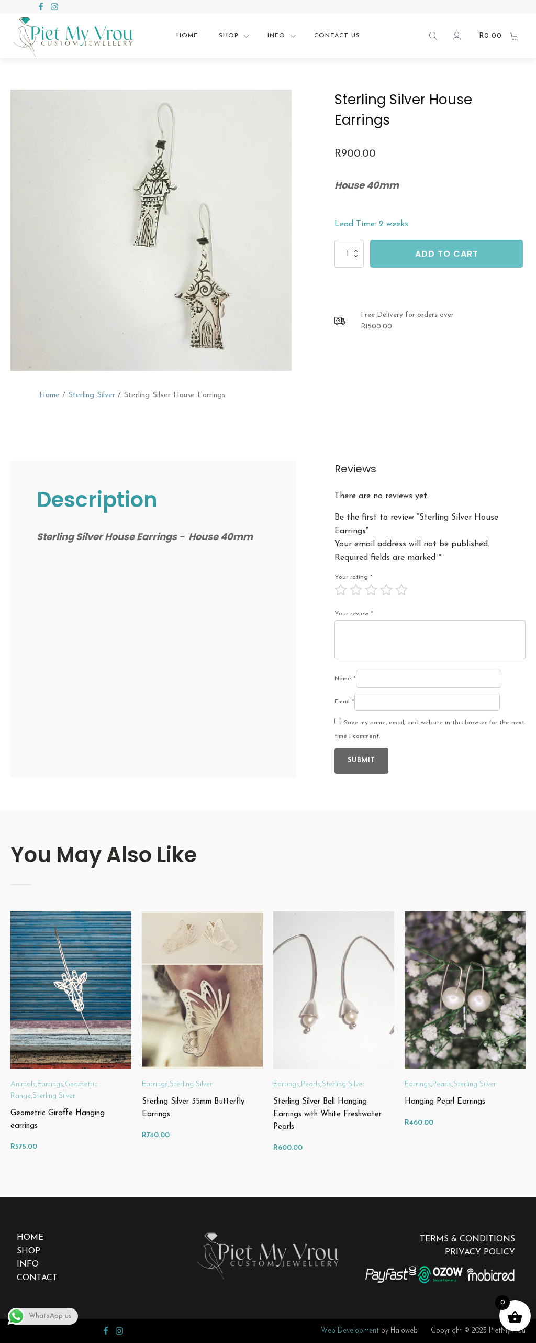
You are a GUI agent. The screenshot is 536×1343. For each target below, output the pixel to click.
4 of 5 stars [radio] (386, 590)
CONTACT (37, 1278)
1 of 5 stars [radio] (340, 590)
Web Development (350, 1330)
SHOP (28, 1251)
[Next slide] (525, 1038)
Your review (353, 614)
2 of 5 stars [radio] (356, 590)
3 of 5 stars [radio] (371, 590)
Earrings (50, 1084)
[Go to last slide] (10, 1038)
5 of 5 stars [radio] (401, 590)
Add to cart (446, 254)
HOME (30, 1238)
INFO (28, 1264)
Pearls (310, 1084)
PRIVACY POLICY (480, 1252)
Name (345, 679)
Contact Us (337, 35)
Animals (23, 1084)
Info (276, 35)
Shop (229, 35)
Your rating (353, 577)
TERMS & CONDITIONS (467, 1239)
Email (344, 702)
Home (187, 35)
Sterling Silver (91, 395)
